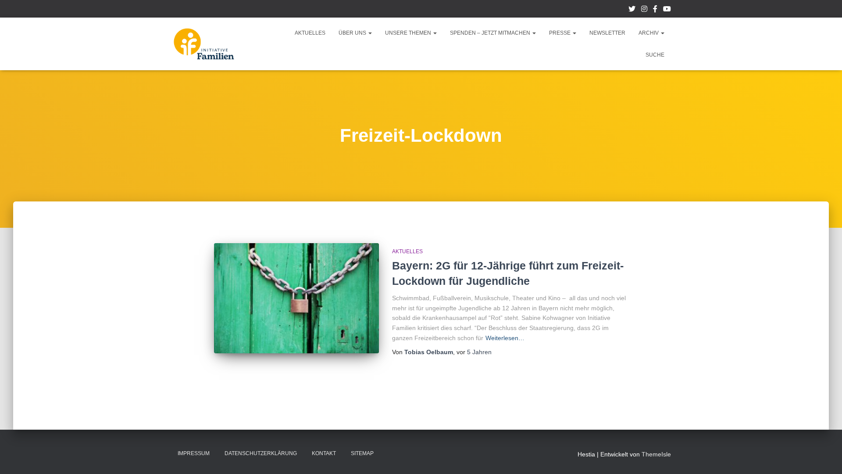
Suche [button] (655, 55)
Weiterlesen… (504, 337)
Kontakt (324, 453)
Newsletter (607, 33)
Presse (560, 33)
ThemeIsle (656, 454)
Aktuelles (310, 33)
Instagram (644, 10)
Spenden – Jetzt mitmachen (491, 33)
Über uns (353, 33)
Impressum (194, 453)
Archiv (649, 33)
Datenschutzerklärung (261, 453)
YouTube (667, 10)
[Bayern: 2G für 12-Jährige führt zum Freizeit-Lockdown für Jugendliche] (296, 298)
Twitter (631, 10)
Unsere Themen (408, 33)
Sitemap (362, 453)
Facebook (655, 10)
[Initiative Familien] (203, 44)
